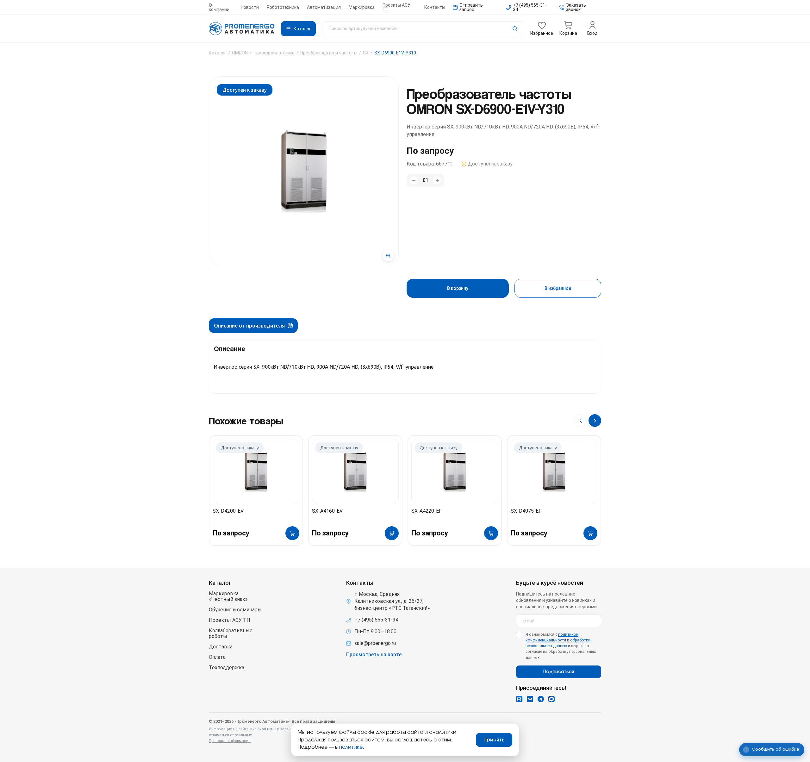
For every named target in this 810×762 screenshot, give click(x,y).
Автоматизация (324, 7)
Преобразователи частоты (328, 53)
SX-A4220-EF (426, 511)
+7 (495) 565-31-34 (376, 620)
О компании (219, 7)
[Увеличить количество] (437, 180)
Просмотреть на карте (374, 655)
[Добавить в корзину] (292, 533)
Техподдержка (226, 668)
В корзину (457, 288)
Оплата (217, 657)
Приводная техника (274, 53)
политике (351, 747)
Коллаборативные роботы (230, 633)
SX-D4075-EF (526, 511)
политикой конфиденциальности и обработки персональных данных (558, 640)
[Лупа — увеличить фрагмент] (388, 255)
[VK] (530, 699)
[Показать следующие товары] (595, 420)
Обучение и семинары (235, 610)
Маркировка (362, 7)
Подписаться (558, 672)
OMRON (240, 53)
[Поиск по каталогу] (423, 28)
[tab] (253, 325)
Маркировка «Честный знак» (228, 596)
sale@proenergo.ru (375, 643)
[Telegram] (541, 699)
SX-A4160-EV (327, 511)
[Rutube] (519, 699)
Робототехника (283, 7)
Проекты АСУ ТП (396, 7)
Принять (494, 739)
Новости (250, 7)
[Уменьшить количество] (414, 180)
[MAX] (551, 699)
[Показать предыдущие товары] (580, 420)
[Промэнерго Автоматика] (242, 28)
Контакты (434, 7)
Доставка (221, 647)
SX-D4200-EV (228, 511)
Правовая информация (230, 741)
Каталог (217, 53)
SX (366, 53)
